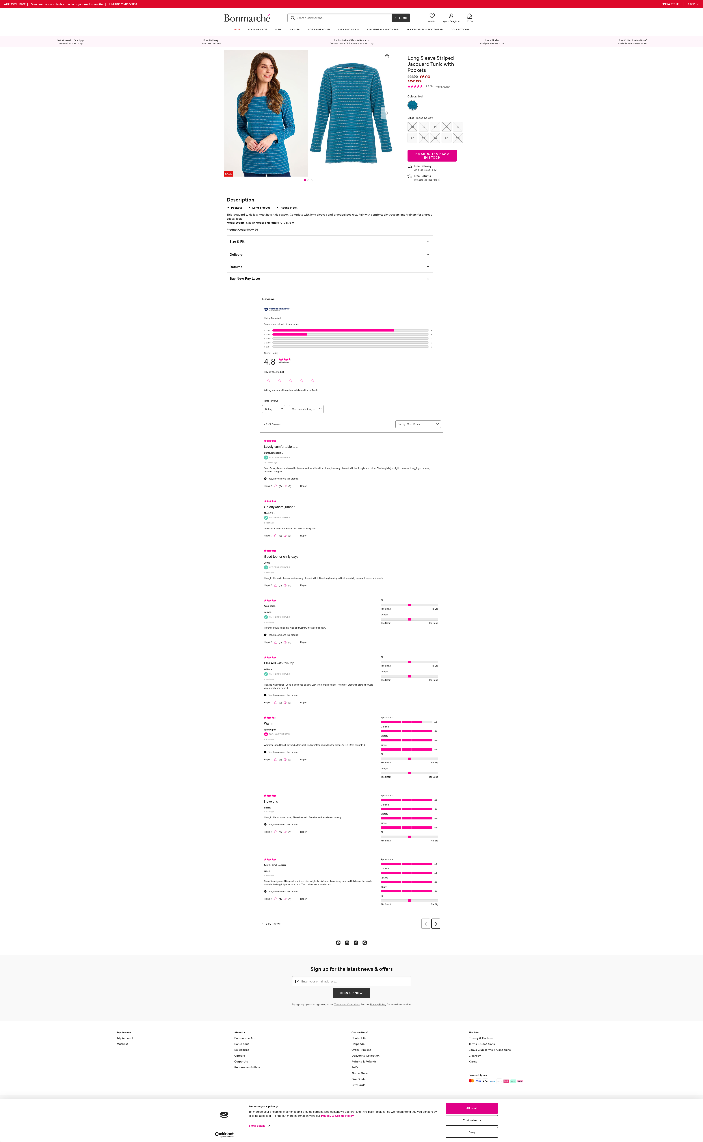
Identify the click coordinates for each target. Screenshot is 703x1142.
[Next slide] (387, 113)
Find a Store (360, 1073)
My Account (125, 1038)
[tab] (305, 180)
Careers (239, 1055)
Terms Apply (432, 179)
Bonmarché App (245, 1038)
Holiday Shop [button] (257, 29)
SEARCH (401, 18)
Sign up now (351, 993)
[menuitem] (693, 4)
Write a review (443, 87)
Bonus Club (242, 1044)
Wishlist (122, 1044)
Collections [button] (460, 29)
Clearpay (475, 1055)
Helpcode (358, 1044)
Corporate (241, 1061)
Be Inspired (242, 1049)
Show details (257, 1125)
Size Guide (359, 1079)
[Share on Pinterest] (364, 942)
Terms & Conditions (482, 1044)
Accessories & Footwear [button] (424, 29)
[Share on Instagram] (347, 942)
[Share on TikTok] (356, 942)
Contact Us (359, 1038)
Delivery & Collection (366, 1055)
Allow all (471, 1108)
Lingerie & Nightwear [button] (383, 29)
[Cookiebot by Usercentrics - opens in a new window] (224, 1135)
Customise (470, 1120)
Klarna (473, 1061)
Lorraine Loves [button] (319, 29)
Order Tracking (361, 1049)
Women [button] (295, 29)
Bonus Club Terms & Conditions (490, 1049)
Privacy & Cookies (481, 1038)
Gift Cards (358, 1085)
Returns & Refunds (364, 1061)
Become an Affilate (247, 1067)
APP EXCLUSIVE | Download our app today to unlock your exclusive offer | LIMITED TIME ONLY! (70, 4)
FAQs (355, 1067)
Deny (471, 1132)
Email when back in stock (432, 156)
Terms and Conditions (347, 1004)
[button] (693, 4)
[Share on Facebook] (338, 942)
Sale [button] (236, 29)
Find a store (670, 4)
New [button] (278, 29)
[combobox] (339, 18)
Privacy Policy (378, 1004)
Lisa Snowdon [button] (348, 29)
